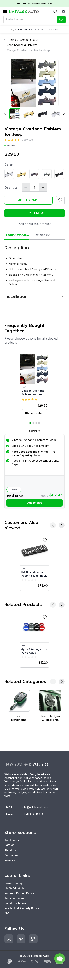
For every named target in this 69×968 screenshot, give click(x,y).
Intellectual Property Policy (21, 908)
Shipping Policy (14, 887)
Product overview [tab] (16, 235)
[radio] (5, 140)
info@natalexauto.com (35, 807)
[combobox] (35, 19)
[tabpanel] (34, 270)
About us (10, 850)
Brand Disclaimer (15, 903)
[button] (34, 386)
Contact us (11, 855)
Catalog (9, 844)
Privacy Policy (13, 883)
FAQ (6, 913)
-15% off (14, 489)
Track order (11, 840)
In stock (11, 145)
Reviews (9, 860)
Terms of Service (15, 898)
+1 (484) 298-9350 (33, 814)
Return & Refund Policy (19, 893)
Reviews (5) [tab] (41, 235)
